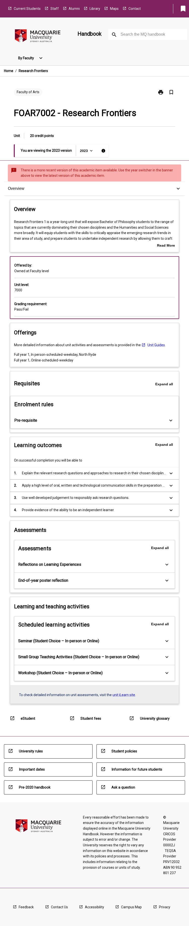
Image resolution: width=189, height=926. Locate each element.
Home (8, 71)
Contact (134, 9)
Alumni (74, 9)
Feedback (26, 907)
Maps (114, 9)
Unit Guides (156, 345)
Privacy (164, 907)
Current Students (27, 9)
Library (95, 9)
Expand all (164, 384)
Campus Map (131, 907)
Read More (166, 245)
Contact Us (59, 907)
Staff (54, 9)
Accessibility (94, 907)
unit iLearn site (123, 695)
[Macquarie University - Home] (38, 37)
